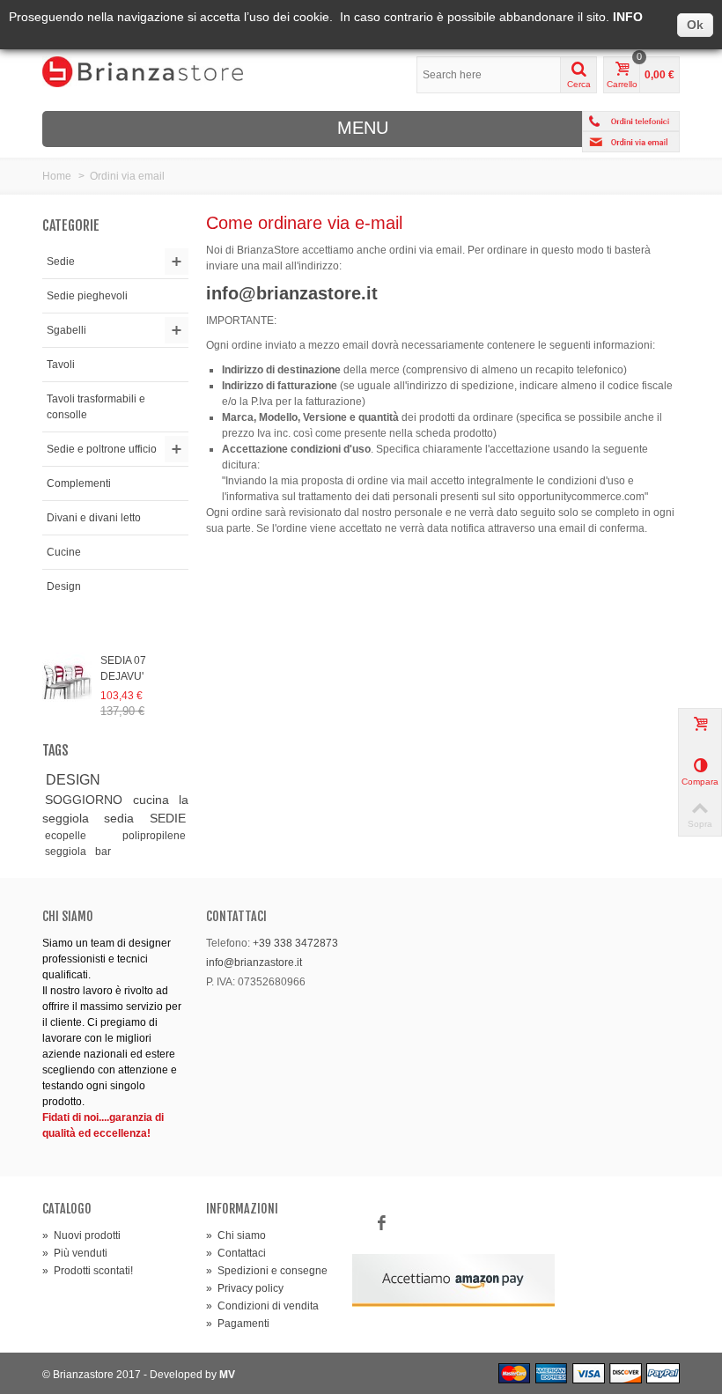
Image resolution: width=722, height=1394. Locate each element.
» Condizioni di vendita (262, 1306)
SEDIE (168, 818)
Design (64, 586)
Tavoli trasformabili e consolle (96, 407)
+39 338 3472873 (295, 943)
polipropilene (154, 836)
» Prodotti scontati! (87, 1271)
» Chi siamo (236, 1235)
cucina (151, 800)
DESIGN (73, 779)
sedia (119, 818)
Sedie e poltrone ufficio (102, 449)
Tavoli (61, 364)
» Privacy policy (245, 1288)
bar (103, 851)
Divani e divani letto (94, 518)
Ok (695, 25)
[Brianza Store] (142, 70)
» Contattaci (236, 1253)
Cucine (64, 552)
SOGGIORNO (83, 800)
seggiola (65, 851)
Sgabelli (66, 330)
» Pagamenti (237, 1323)
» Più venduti (74, 1253)
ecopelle (65, 836)
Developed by (192, 1374)
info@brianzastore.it (254, 962)
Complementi (79, 483)
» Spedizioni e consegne (267, 1271)
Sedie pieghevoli (87, 296)
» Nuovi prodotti (81, 1235)
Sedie (61, 261)
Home (56, 176)
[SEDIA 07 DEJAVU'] (67, 681)
